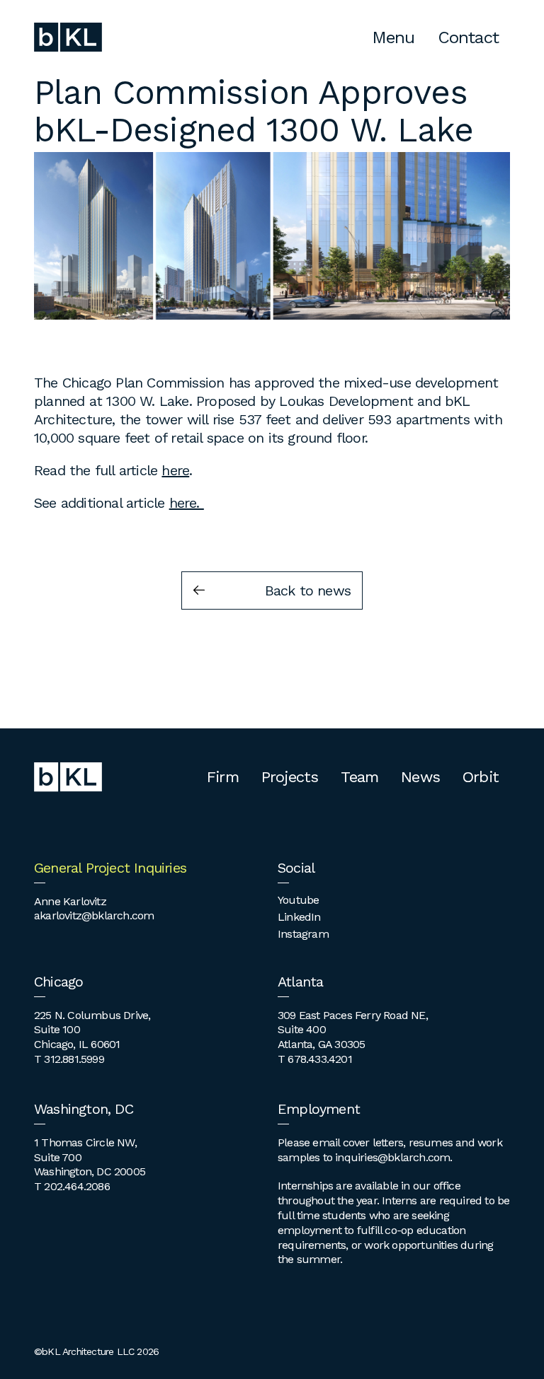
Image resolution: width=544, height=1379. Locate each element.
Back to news (308, 590)
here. (186, 502)
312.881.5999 (73, 1059)
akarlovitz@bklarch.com (94, 915)
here (175, 470)
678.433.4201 (319, 1059)
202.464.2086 (76, 1186)
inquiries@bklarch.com (392, 1157)
